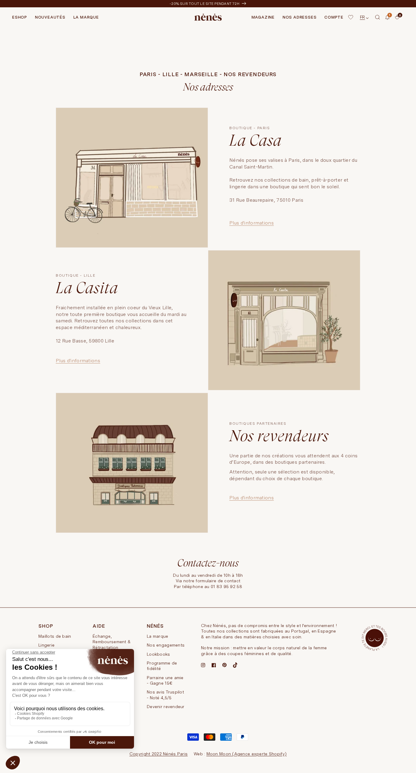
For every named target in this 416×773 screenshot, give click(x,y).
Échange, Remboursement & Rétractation (112, 642)
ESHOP (19, 17)
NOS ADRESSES (299, 17)
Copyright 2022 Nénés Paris (158, 753)
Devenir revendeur (166, 706)
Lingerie (46, 645)
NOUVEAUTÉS (50, 17)
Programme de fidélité (162, 666)
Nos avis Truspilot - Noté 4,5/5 (165, 695)
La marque (157, 636)
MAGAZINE (263, 17)
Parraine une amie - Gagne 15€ (165, 680)
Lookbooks (158, 654)
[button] (377, 17)
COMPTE (334, 17)
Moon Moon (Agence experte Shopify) (246, 753)
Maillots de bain (54, 636)
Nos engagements (166, 645)
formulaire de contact (218, 580)
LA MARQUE (86, 17)
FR (362, 17)
